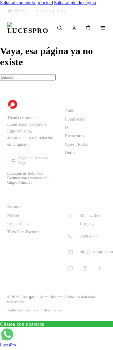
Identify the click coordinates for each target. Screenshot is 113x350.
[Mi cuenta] (74, 28)
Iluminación (75, 119)
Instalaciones (18, 223)
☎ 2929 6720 (19, 11)
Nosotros (14, 207)
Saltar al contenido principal (26, 2)
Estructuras (74, 136)
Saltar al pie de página (75, 2)
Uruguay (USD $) (51, 11)
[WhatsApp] (70, 268)
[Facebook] (99, 268)
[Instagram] (85, 268)
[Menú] (102, 28)
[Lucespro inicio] (27, 28)
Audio (70, 111)
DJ (67, 127)
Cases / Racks (76, 144)
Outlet (70, 152)
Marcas (13, 215)
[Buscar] (59, 28)
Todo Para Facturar (23, 232)
